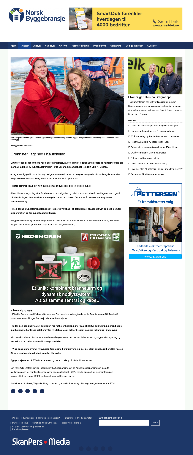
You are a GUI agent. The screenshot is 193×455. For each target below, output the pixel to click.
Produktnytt (99, 45)
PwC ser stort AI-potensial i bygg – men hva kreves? (156, 169)
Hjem (13, 45)
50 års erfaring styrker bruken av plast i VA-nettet (155, 136)
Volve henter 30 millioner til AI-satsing (149, 163)
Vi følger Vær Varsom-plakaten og (28, 427)
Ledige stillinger (134, 45)
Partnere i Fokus (80, 45)
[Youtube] (49, 28)
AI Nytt (37, 45)
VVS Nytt (50, 45)
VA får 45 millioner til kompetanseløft (148, 152)
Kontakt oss (28, 418)
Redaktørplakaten (20, 429)
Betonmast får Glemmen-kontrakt (147, 174)
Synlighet (152, 45)
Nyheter (25, 45)
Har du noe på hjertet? (49, 418)
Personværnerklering (71, 423)
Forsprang (68, 418)
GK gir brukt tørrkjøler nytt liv (145, 158)
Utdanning (115, 45)
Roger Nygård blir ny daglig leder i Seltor (150, 142)
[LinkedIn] (39, 28)
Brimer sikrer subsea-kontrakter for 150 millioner (154, 147)
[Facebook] (10, 28)
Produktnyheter (84, 418)
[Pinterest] (34, 392)
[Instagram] (29, 28)
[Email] (42, 392)
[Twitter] (20, 28)
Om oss (15, 418)
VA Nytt (63, 45)
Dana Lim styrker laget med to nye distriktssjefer (154, 125)
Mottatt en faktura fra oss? (44, 423)
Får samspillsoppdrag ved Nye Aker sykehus (153, 131)
